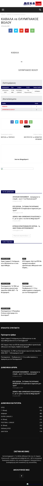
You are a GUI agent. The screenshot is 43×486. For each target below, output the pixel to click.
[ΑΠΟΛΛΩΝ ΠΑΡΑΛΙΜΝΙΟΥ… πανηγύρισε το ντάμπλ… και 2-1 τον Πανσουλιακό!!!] (6, 199)
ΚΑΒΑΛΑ (4, 106)
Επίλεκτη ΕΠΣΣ (6, 428)
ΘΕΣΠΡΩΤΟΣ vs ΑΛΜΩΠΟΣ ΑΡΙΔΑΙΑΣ (33, 138)
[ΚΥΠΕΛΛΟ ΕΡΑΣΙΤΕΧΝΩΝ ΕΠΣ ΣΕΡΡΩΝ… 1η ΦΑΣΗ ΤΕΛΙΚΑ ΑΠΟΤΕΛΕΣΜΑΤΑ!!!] (6, 228)
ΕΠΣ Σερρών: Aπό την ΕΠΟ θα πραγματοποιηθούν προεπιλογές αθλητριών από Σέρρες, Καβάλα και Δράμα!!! (21, 346)
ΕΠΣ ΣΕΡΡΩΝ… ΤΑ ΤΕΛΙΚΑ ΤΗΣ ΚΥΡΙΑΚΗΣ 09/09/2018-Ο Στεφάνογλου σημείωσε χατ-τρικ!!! (27, 208)
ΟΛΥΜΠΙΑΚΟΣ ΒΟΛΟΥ (8, 109)
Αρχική (3, 14)
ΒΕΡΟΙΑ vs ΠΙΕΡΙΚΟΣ (8, 137)
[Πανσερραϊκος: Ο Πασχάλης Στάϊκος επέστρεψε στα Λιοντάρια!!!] (11, 302)
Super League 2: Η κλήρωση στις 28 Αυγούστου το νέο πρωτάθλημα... (10, 263)
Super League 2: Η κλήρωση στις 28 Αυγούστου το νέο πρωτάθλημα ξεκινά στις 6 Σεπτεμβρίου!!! (18, 339)
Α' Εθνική (4, 419)
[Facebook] (22, 476)
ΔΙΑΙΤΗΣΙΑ (4, 431)
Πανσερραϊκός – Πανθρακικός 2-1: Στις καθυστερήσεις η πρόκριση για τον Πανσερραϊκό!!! (19, 358)
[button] (40, 9)
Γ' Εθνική (4, 410)
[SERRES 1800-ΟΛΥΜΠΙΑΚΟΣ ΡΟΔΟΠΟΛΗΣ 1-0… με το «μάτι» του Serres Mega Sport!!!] (6, 219)
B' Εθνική (4, 425)
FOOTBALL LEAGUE (7, 422)
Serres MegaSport (21, 159)
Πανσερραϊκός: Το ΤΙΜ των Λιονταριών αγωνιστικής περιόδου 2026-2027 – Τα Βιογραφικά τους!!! (21, 352)
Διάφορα (25, 283)
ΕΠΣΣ (24, 258)
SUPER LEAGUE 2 (6, 258)
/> (26, 484)
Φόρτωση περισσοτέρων (21, 236)
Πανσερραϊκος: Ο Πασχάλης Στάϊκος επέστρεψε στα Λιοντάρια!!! (10, 313)
